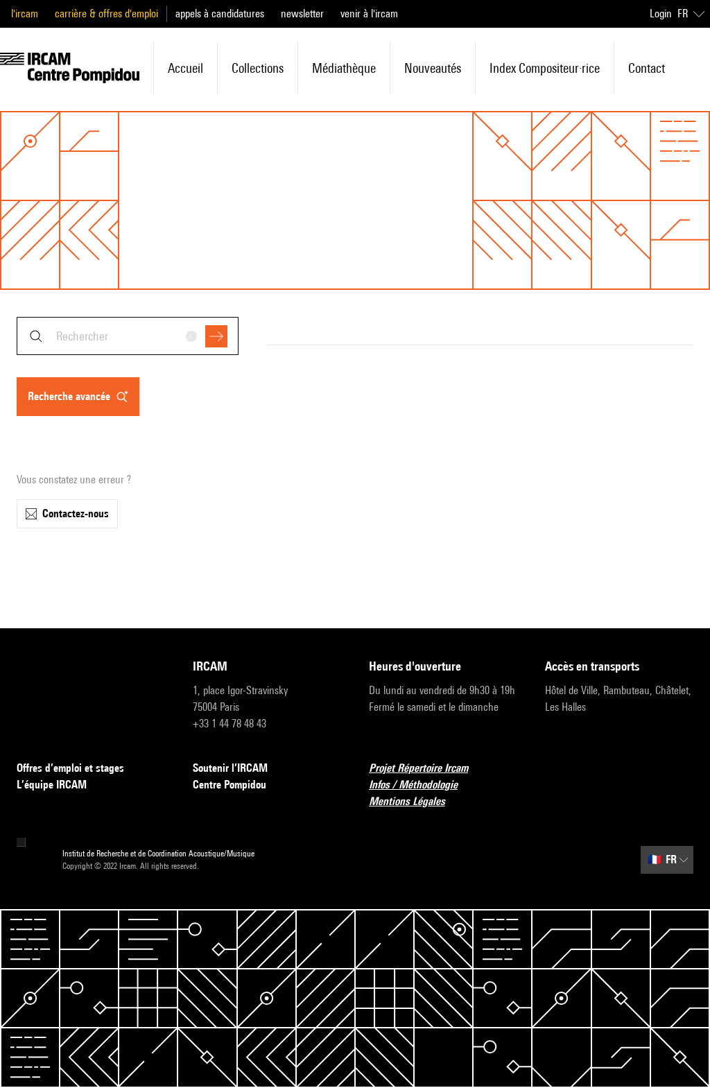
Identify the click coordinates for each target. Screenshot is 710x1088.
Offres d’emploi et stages (70, 768)
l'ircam (24, 13)
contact (646, 68)
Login (661, 13)
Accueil (185, 68)
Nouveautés (432, 68)
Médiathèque (344, 68)
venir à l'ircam (369, 13)
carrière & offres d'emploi (106, 13)
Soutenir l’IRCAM (230, 768)
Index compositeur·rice (545, 68)
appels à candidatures (219, 13)
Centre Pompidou (229, 784)
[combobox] (128, 336)
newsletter (302, 13)
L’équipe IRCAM (52, 784)
